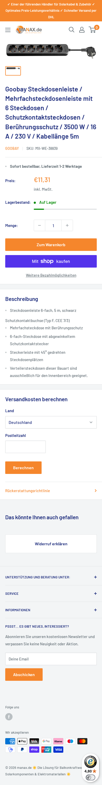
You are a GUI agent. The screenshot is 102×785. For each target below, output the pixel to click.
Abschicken (24, 674)
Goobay (12, 148)
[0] (92, 30)
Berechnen (23, 467)
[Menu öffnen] (7, 30)
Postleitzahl (15, 435)
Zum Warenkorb (51, 244)
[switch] (90, 777)
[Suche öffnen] (72, 30)
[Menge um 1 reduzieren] (39, 225)
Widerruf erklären (51, 543)
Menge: (11, 225)
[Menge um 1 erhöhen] (67, 225)
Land (9, 410)
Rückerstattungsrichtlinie (27, 490)
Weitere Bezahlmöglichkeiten (51, 275)
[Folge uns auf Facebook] (9, 716)
